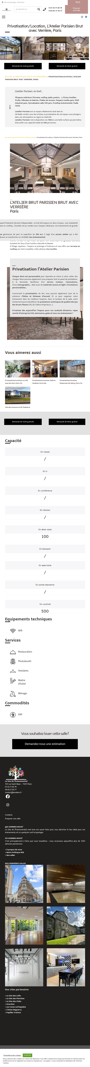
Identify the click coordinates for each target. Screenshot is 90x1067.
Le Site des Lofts (13, 995)
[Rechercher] (39, 9)
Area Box (10, 1004)
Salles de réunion (48, 100)
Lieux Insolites (70, 97)
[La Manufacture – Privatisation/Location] (24, 926)
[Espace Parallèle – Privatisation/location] (24, 967)
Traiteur (17, 1012)
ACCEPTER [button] (27, 1055)
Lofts (18, 100)
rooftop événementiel (63, 103)
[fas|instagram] (8, 805)
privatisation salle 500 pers (40, 103)
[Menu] (3, 17)
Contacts (8, 815)
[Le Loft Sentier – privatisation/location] (66, 967)
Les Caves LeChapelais (16, 1007)
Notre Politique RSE (15, 852)
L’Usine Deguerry (14, 1009)
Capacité (18, 76)
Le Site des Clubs (13, 1001)
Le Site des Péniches (15, 998)
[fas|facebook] (8, 796)
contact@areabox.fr (13, 792)
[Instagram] (82, 17)
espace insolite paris (65, 100)
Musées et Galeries (31, 100)
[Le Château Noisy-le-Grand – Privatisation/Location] (66, 884)
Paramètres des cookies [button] (12, 1055)
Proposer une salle (12, 818)
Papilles (10, 1012)
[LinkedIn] (86, 17)
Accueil (8, 76)
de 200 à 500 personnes (35, 76)
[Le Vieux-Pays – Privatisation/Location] (66, 926)
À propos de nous (14, 849)
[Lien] (6, 9)
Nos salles (10, 855)
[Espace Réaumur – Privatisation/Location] (24, 884)
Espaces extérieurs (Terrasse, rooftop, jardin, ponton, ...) (39, 97)
